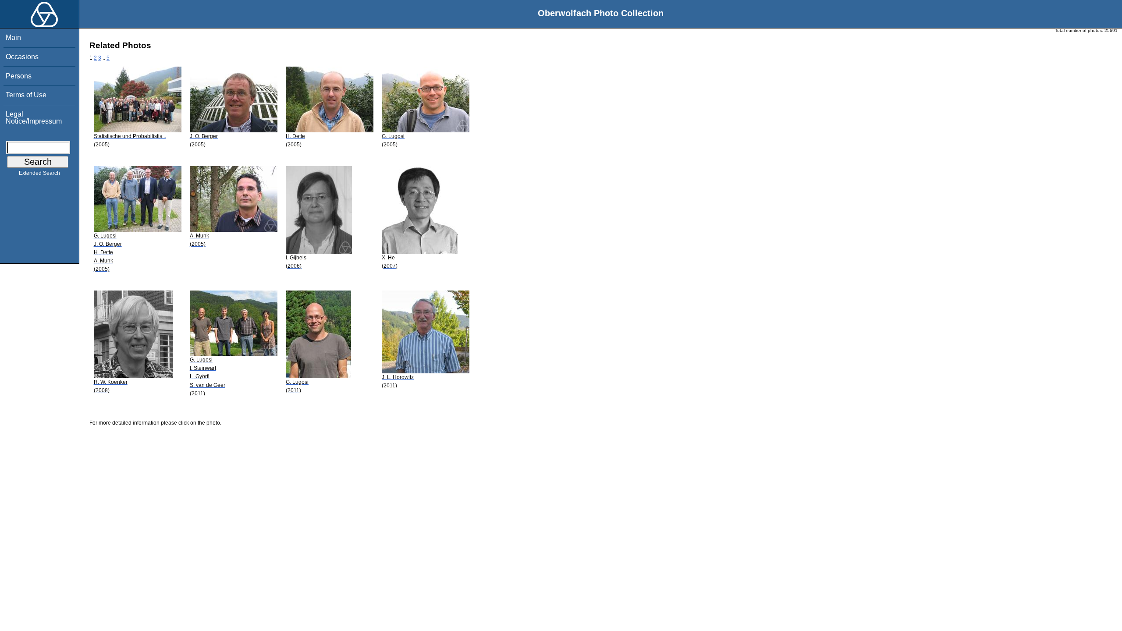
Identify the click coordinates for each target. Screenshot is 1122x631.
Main (13, 37)
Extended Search (39, 173)
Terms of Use (26, 95)
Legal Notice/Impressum (34, 117)
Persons (19, 76)
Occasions (22, 56)
